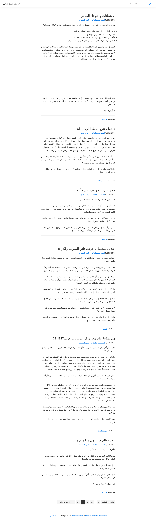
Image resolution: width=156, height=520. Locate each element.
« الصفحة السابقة (108, 502)
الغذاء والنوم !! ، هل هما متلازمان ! (93, 440)
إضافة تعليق (85, 133)
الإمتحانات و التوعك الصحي (98, 16)
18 (77, 502)
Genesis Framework (91, 516)
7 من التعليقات (84, 445)
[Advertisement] (78, 79)
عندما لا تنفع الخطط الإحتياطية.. (95, 129)
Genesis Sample (77, 516)
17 (82, 502)
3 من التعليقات (84, 20)
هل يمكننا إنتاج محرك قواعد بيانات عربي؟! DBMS (83, 338)
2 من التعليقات (84, 253)
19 (72, 502)
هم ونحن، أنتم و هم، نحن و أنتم (95, 190)
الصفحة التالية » (64, 502)
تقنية (105, 180)
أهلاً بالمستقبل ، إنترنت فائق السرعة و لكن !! (86, 249)
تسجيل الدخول (54, 516)
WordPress (103, 516)
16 (86, 502)
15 (91, 502)
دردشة (104, 119)
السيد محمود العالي (11, 3)
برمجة (104, 431)
